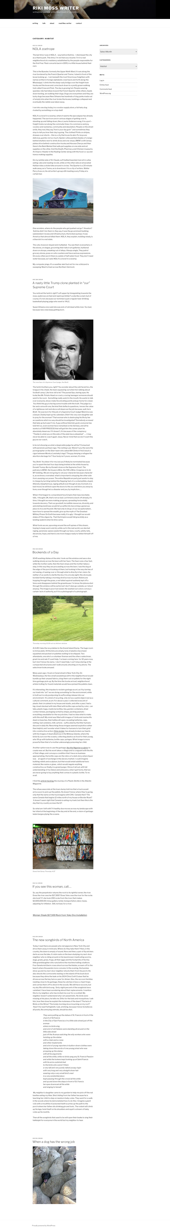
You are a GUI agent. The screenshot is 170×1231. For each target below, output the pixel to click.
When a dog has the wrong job (53, 1142)
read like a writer (65, 23)
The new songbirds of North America (58, 940)
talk (43, 23)
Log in (102, 80)
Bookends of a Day (45, 552)
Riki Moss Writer (56, 8)
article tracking (47, 781)
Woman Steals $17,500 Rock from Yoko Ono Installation (60, 915)
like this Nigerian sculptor (77, 748)
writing (35, 23)
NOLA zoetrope (43, 49)
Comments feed (106, 89)
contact (79, 23)
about (52, 23)
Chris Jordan (59, 731)
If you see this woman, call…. (51, 886)
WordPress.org (105, 93)
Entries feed (104, 85)
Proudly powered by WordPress (43, 1226)
